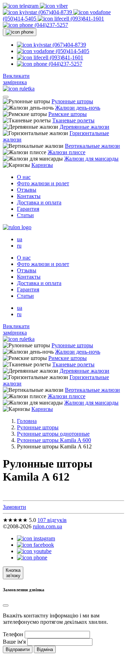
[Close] (5, 605)
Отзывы (26, 190)
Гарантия (28, 209)
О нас (24, 177)
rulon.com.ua (47, 526)
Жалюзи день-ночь (77, 108)
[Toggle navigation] (5, 97)
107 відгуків (52, 520)
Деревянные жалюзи (84, 127)
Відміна (45, 649)
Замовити (14, 507)
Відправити (18, 649)
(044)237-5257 (50, 25)
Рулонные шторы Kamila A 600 (54, 440)
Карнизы (42, 165)
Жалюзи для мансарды (91, 159)
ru (19, 246)
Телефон (13, 634)
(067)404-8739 (55, 12)
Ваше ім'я (14, 642)
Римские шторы (67, 114)
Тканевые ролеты (73, 120)
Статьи (25, 215)
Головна (27, 421)
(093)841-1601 (86, 19)
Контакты (29, 196)
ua (19, 239)
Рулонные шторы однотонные (53, 434)
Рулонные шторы (72, 101)
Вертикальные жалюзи (92, 146)
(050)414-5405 (71, 51)
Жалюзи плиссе (66, 152)
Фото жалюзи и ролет (43, 183)
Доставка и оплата (39, 202)
